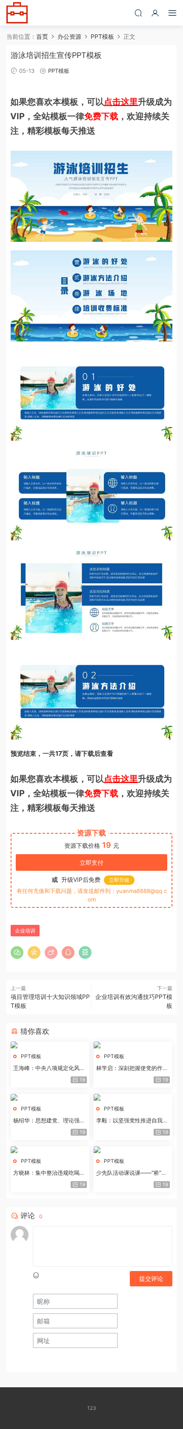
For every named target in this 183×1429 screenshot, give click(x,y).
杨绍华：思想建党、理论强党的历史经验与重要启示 (49, 1121)
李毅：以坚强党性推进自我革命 (132, 1121)
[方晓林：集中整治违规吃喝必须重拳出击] (50, 1149)
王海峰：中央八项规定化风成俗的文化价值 (49, 1068)
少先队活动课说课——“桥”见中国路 (131, 1173)
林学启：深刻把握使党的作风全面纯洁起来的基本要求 (132, 1068)
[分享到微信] (17, 952)
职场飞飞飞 (17, 13)
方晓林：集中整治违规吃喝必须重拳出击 (49, 1173)
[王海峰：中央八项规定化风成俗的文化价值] (50, 1045)
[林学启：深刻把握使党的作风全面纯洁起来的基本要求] (133, 1045)
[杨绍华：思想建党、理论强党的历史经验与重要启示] (50, 1097)
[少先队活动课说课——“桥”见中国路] (133, 1149)
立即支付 (91, 862)
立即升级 (119, 880)
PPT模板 (58, 70)
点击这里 (121, 102)
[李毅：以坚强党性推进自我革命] (133, 1097)
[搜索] (138, 13)
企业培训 (25, 930)
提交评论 (151, 1278)
